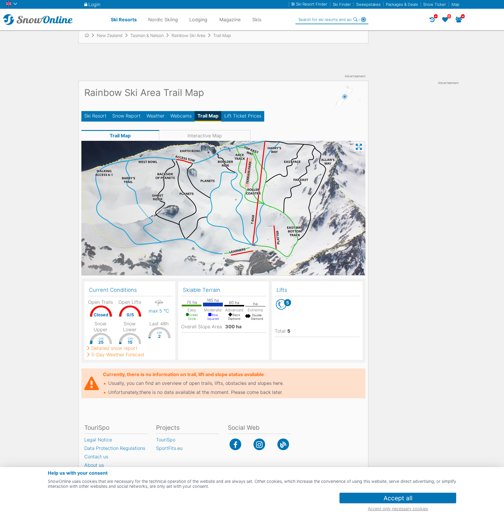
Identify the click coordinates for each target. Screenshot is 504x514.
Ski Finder (342, 4)
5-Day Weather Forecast (117, 354)
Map (455, 4)
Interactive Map (205, 135)
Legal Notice (98, 440)
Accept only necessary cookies (398, 508)
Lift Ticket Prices (242, 116)
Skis (256, 19)
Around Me (363, 19)
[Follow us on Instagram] (259, 444)
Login (94, 4)
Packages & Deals (402, 4)
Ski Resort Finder (311, 4)
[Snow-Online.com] (38, 19)
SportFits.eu (169, 448)
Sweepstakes (368, 4)
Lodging (198, 19)
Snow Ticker (434, 4)
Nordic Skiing (163, 19)
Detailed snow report (114, 348)
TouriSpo (165, 440)
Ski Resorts (124, 19)
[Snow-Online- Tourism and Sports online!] (89, 35)
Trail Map (207, 116)
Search (355, 19)
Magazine (230, 19)
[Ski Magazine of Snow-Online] (283, 444)
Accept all (398, 498)
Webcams (181, 116)
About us (94, 465)
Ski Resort (95, 116)
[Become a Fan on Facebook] (235, 444)
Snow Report (126, 116)
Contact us (96, 456)
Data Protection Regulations (114, 448)
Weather (155, 116)
